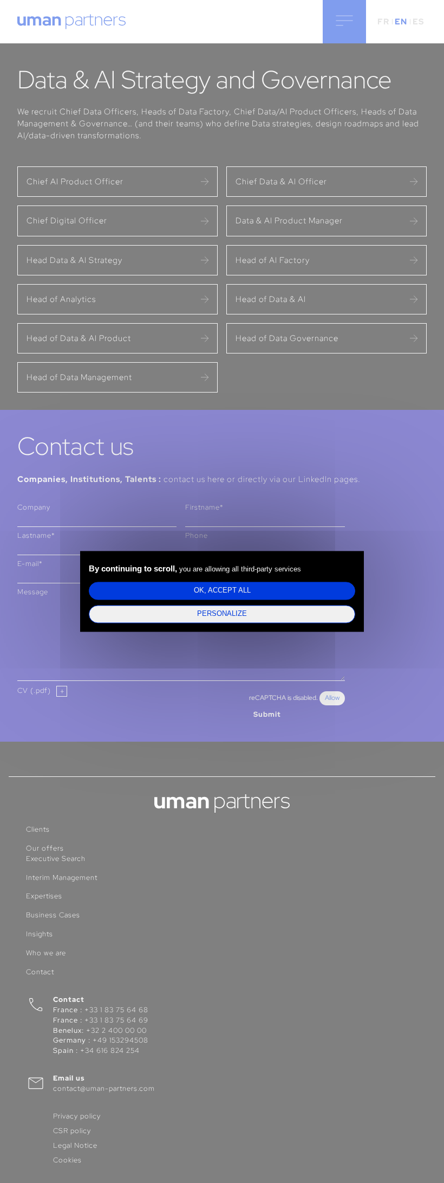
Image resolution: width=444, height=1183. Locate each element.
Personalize (222, 614)
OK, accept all (222, 590)
